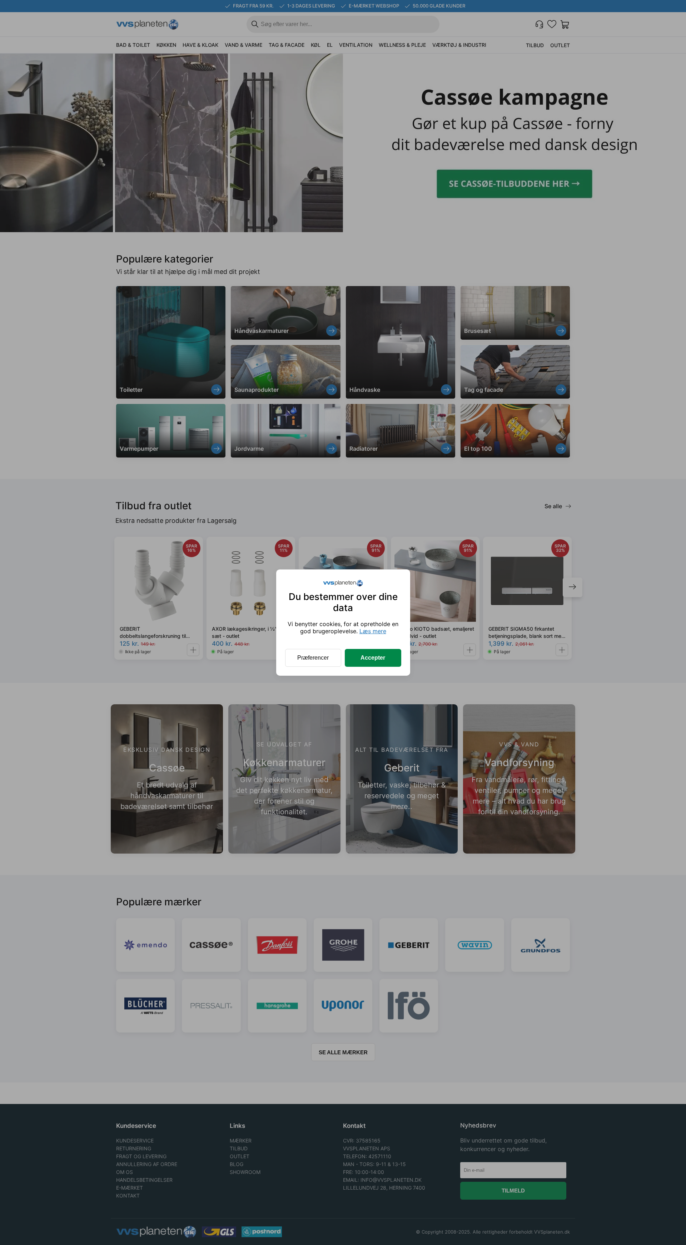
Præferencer (313, 658)
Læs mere (372, 631)
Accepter (373, 658)
